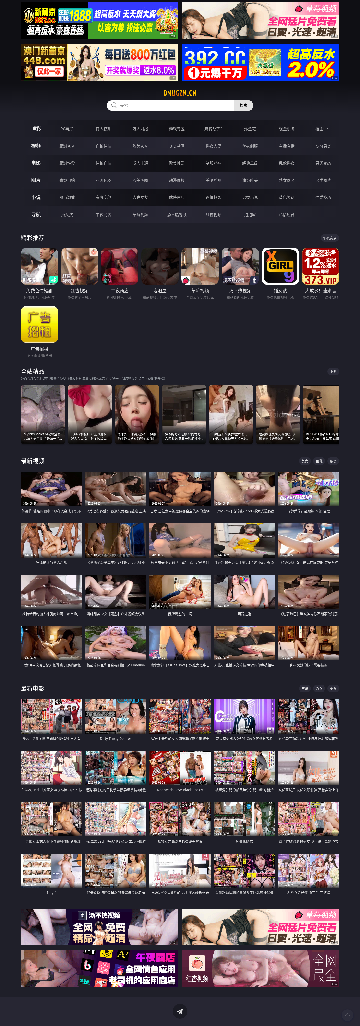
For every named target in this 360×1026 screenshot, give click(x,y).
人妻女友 (140, 197)
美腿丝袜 (213, 180)
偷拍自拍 (103, 163)
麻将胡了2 (213, 129)
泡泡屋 (250, 214)
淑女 (319, 688)
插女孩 (67, 214)
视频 (36, 146)
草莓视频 (140, 214)
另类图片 (323, 180)
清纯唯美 (250, 180)
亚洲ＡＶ (67, 146)
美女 (304, 461)
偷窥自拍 (67, 180)
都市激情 (67, 197)
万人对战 (140, 129)
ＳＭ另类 (323, 146)
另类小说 (250, 197)
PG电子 (67, 129)
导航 (36, 214)
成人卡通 (140, 163)
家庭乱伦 (103, 197)
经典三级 (250, 163)
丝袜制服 (250, 146)
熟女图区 (287, 180)
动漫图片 (177, 180)
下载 (333, 371)
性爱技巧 (323, 197)
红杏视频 (213, 214)
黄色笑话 (287, 197)
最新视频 (32, 461)
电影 (36, 163)
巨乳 (319, 461)
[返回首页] (347, 1015)
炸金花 (250, 129)
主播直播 (287, 146)
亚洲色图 (103, 180)
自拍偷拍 (103, 146)
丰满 (304, 688)
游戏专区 (177, 129)
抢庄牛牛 (323, 129)
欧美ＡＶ (140, 146)
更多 (333, 461)
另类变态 (323, 163)
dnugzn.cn (180, 93)
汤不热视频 (177, 214)
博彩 (36, 128)
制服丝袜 (213, 163)
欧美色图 (140, 180)
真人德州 (103, 129)
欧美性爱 (177, 163)
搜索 (244, 105)
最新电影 (32, 688)
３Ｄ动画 (177, 146)
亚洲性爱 (67, 163)
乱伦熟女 (287, 163)
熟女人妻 (213, 146)
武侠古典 (177, 197)
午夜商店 (103, 214)
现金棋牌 (287, 129)
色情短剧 (287, 214)
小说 (36, 197)
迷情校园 (213, 197)
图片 (36, 180)
